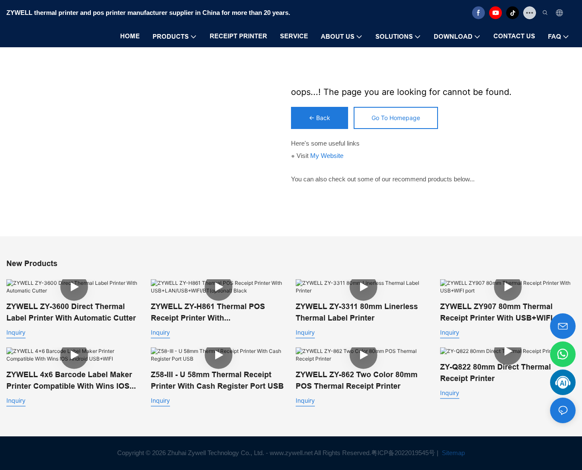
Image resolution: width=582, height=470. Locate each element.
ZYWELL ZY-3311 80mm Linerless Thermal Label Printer (357, 312)
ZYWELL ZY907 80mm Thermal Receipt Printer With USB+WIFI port (505, 312)
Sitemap (452, 452)
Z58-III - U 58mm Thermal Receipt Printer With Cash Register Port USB (217, 380)
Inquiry (16, 332)
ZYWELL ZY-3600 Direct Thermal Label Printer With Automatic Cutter (71, 312)
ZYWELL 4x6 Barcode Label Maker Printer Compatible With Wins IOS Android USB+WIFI (69, 381)
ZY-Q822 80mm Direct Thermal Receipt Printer (495, 372)
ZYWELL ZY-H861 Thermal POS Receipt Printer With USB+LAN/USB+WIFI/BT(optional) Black (212, 313)
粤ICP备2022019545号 (403, 452)
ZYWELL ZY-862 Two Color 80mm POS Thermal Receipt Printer (357, 380)
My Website (326, 155)
